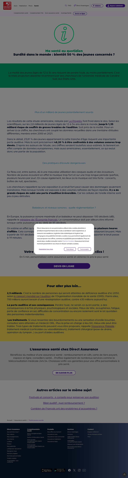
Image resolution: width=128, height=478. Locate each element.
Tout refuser (70, 249)
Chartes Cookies (68, 241)
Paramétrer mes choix (46, 249)
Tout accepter (84, 249)
